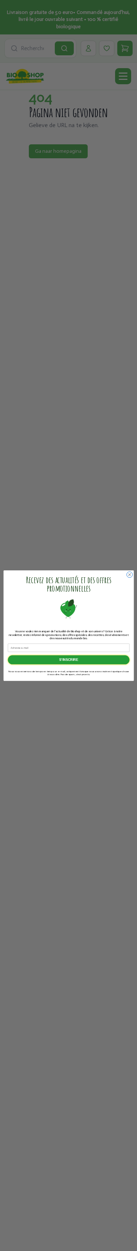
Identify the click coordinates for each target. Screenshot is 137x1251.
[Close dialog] (129, 574)
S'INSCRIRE (68, 660)
